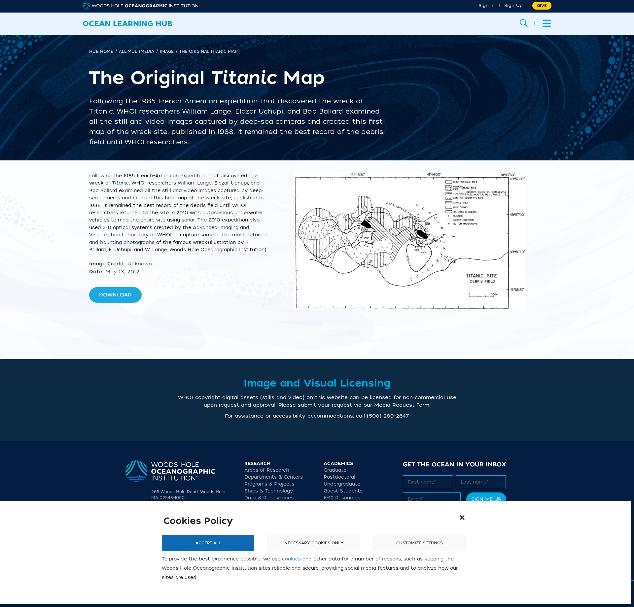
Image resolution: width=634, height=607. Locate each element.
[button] (462, 517)
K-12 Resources (342, 498)
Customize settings (419, 543)
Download (115, 294)
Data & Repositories (269, 498)
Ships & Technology (268, 491)
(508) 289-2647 (387, 416)
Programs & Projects (269, 484)
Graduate (335, 470)
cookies (291, 559)
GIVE (542, 5)
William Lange (195, 183)
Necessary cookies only (313, 543)
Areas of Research (266, 470)
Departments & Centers (273, 477)
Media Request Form (401, 405)
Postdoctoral (339, 477)
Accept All (208, 543)
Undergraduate (342, 484)
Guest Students (343, 491)
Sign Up (513, 5)
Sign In (486, 5)
